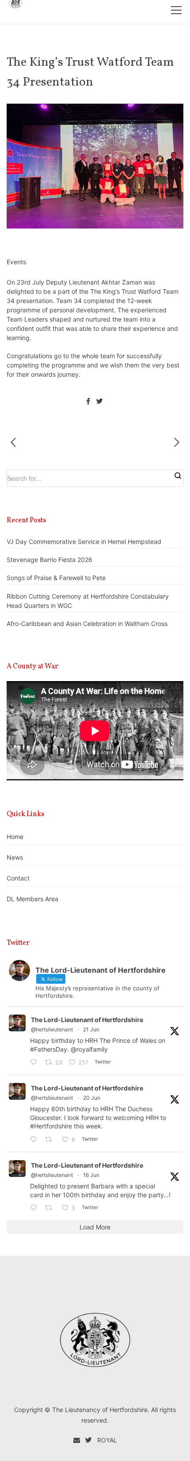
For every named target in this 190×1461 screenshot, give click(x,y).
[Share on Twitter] (99, 402)
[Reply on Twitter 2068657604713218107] (35, 1062)
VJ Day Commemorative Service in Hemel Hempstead (84, 541)
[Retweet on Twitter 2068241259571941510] (51, 1139)
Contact (18, 878)
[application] (95, 730)
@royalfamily (89, 1049)
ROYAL (107, 1440)
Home (15, 836)
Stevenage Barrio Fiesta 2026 (49, 559)
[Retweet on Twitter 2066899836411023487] (51, 1208)
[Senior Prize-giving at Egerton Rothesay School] (174, 443)
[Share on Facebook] (88, 402)
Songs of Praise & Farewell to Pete (56, 577)
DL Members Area (32, 899)
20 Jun (91, 1097)
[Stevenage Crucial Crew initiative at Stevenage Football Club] (16, 443)
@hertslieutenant (52, 1029)
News (15, 857)
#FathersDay (48, 1049)
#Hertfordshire (51, 1126)
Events (16, 262)
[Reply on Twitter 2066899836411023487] (35, 1208)
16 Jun (91, 1175)
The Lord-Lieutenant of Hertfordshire (87, 1019)
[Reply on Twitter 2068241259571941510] (35, 1139)
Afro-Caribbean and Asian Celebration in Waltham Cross (87, 623)
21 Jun (91, 1029)
